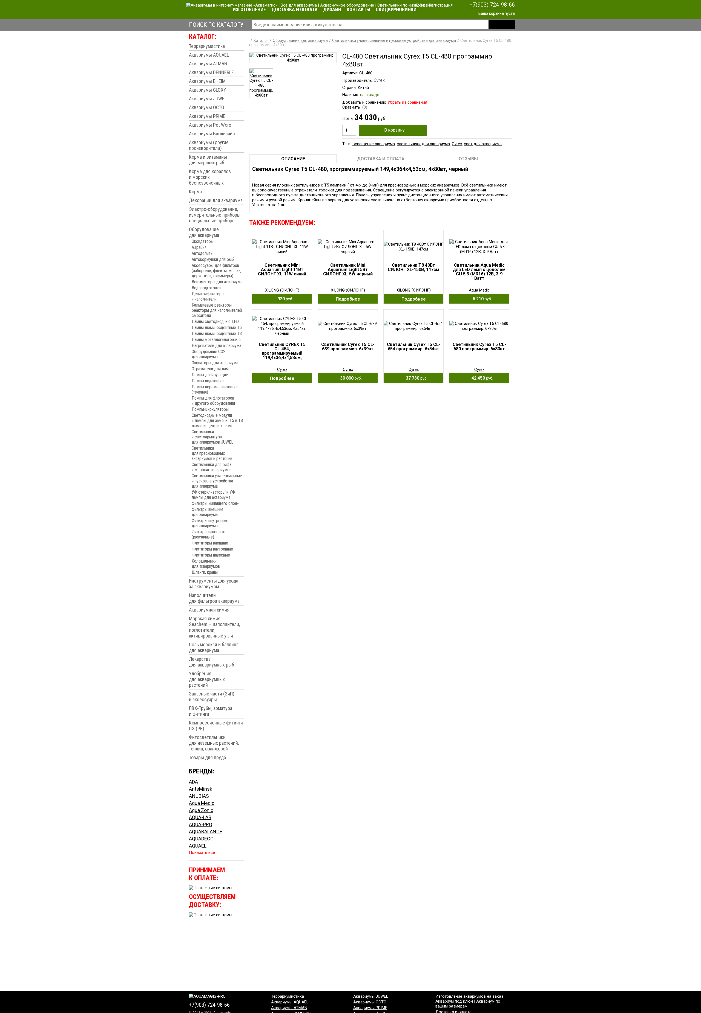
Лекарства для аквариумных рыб (211, 662)
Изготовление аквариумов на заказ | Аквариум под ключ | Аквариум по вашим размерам (470, 1001)
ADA (193, 782)
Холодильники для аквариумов (206, 563)
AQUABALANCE (205, 831)
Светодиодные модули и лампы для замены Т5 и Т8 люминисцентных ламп (217, 420)
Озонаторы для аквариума (215, 362)
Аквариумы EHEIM (207, 81)
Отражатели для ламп (211, 368)
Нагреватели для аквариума (216, 345)
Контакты (358, 9)
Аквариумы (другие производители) (209, 145)
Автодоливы (202, 253)
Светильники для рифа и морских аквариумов (211, 467)
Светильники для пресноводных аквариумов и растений (212, 453)
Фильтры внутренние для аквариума (210, 523)
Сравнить (351, 107)
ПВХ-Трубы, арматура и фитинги (210, 711)
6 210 (480, 298)
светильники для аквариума (423, 143)
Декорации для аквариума (216, 200)
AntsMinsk (200, 789)
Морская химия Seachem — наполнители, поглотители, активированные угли (214, 627)
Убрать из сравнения (407, 102)
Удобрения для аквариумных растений (207, 679)
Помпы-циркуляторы (210, 409)
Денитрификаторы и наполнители (208, 296)
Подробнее (348, 299)
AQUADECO (201, 839)
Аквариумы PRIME (207, 116)
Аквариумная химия (209, 610)
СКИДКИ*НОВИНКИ (396, 9)
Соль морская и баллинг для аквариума (213, 647)
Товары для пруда (207, 757)
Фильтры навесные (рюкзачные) (208, 534)
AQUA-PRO (200, 824)
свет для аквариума (483, 143)
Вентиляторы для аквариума (217, 281)
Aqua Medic (201, 803)
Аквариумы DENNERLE (211, 72)
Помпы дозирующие (210, 374)
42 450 (480, 378)
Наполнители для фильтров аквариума (214, 598)
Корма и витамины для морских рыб (208, 159)
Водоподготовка (206, 287)
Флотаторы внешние (210, 543)
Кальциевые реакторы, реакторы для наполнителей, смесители (217, 310)
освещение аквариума (373, 143)
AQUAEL (197, 846)
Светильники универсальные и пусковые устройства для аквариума (217, 481)
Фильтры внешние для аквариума (207, 512)
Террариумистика (207, 46)
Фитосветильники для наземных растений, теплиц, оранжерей (214, 743)
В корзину (394, 130)
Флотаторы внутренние (212, 549)
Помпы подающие (208, 380)
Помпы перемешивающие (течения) (215, 389)
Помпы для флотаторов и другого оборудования (213, 400)
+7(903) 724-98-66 (492, 4)
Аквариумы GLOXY (207, 90)
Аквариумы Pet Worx (210, 125)
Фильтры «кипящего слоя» (215, 503)
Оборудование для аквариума (204, 232)
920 (283, 298)
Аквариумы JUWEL (208, 98)
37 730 (415, 378)
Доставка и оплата (294, 9)
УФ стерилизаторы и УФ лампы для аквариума (213, 495)
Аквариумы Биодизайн (212, 133)
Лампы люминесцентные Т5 (217, 327)
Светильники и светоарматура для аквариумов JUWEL (212, 437)
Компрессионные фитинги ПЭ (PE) (216, 725)
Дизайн (332, 9)
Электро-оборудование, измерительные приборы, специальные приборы (215, 214)
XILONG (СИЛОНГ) (282, 290)
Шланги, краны (205, 572)
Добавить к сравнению (364, 102)
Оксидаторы (203, 241)
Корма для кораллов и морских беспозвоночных (210, 177)
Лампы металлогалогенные (216, 339)
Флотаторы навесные (211, 555)
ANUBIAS (199, 796)
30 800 (349, 378)
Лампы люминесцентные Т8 (217, 333)
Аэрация (199, 247)
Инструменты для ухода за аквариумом (213, 583)
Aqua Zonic (201, 810)
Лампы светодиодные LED (215, 321)
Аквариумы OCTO (206, 107)
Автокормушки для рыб (213, 259)
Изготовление (249, 9)
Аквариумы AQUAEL (209, 55)
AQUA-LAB (200, 817)
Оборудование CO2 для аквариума (208, 354)
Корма (195, 191)
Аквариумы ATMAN (208, 63)
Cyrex (379, 80)
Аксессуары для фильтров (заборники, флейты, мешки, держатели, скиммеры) (216, 270)
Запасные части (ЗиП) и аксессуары (211, 696)
